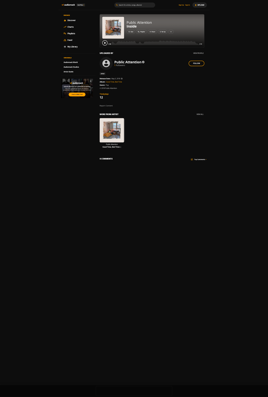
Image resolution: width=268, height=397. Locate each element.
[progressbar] (155, 43)
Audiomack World (71, 62)
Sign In (187, 5)
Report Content (106, 106)
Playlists (71, 33)
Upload (200, 5)
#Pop (102, 74)
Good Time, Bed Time (114, 82)
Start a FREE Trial (77, 94)
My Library (72, 46)
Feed (69, 40)
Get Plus (80, 5)
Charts (70, 27)
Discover (71, 20)
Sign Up (181, 5)
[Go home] (68, 4)
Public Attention (127, 62)
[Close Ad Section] (91, 81)
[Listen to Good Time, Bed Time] (112, 130)
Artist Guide (68, 72)
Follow (196, 63)
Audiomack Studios (71, 67)
